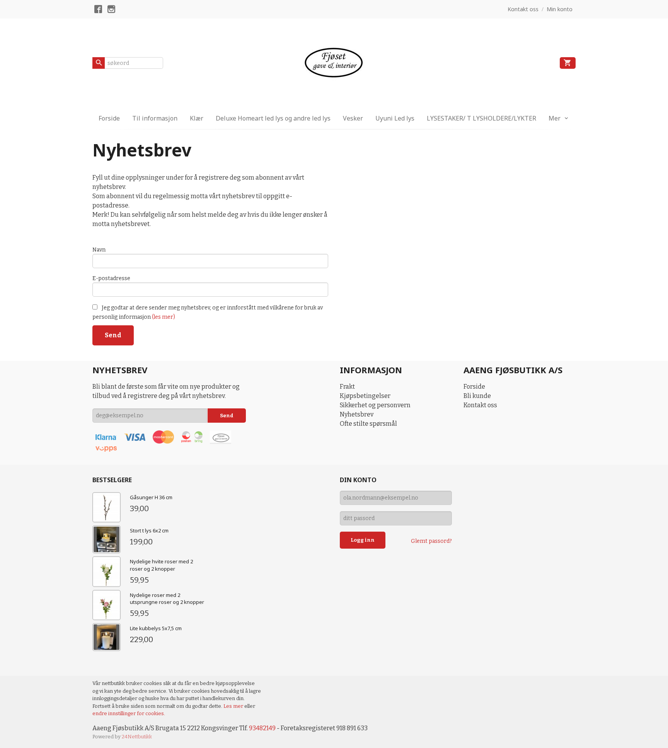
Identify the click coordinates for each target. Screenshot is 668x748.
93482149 (262, 728)
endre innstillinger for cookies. (128, 713)
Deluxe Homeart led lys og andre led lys (273, 118)
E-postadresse (111, 278)
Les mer (233, 706)
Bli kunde (477, 396)
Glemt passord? (431, 541)
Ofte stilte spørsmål (368, 423)
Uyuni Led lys (394, 118)
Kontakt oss (480, 405)
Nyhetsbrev (356, 414)
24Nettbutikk (137, 737)
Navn (99, 249)
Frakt (347, 386)
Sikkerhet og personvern (375, 405)
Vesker (353, 118)
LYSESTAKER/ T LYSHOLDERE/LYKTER (481, 118)
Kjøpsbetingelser (365, 396)
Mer (555, 118)
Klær (196, 118)
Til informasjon (154, 118)
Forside (109, 118)
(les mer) (163, 317)
